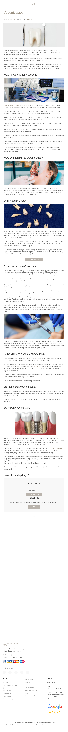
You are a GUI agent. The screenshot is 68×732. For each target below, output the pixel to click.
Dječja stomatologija (31, 690)
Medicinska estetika (30, 696)
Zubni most (28, 682)
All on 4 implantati (30, 679)
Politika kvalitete (10, 725)
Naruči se (34, 507)
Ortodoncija (28, 693)
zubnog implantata (56, 448)
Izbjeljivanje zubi (7, 693)
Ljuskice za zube (7, 688)
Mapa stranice (58, 725)
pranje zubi (37, 366)
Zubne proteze (7, 690)
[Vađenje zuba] (34, 35)
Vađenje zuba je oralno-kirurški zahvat (16, 105)
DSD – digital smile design (10, 685)
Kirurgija (29, 19)
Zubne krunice (29, 685)
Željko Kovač (11, 19)
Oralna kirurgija (7, 696)
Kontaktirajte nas (34, 259)
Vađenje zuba (14, 12)
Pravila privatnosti (47, 725)
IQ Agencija (53, 722)
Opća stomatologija (8, 699)
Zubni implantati (7, 682)
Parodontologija (29, 687)
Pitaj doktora (34, 494)
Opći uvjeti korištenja (23, 725)
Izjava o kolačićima (35, 725)
